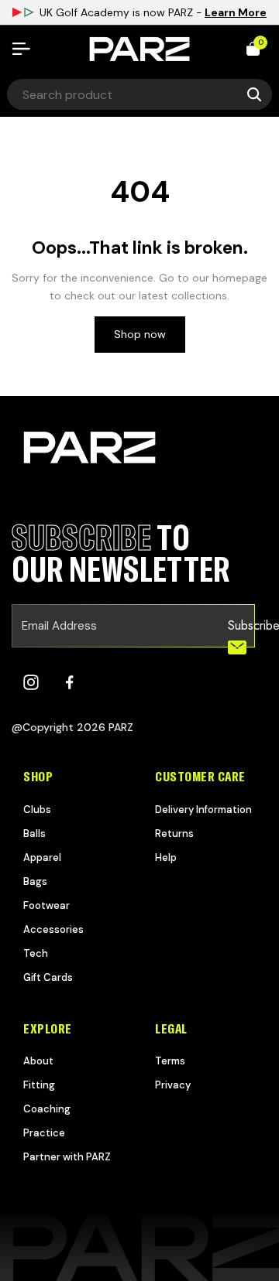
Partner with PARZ (67, 1156)
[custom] (31, 682)
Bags (35, 881)
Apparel (42, 857)
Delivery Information (203, 809)
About (38, 1061)
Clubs (37, 809)
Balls (34, 833)
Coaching (47, 1108)
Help (166, 857)
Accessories (53, 929)
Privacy (173, 1084)
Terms (170, 1061)
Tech (35, 953)
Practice (44, 1132)
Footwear (46, 905)
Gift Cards (48, 977)
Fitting (39, 1084)
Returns (174, 833)
